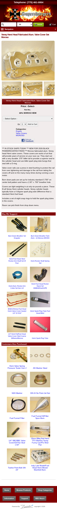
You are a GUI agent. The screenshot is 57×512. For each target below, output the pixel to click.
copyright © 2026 (28, 506)
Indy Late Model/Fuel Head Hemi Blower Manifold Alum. (40, 468)
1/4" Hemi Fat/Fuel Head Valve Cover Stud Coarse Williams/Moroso (17, 336)
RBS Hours (39, 498)
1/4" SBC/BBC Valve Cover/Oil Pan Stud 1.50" (17, 442)
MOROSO (20, 135)
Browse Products (24, 490)
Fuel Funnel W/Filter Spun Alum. (40, 417)
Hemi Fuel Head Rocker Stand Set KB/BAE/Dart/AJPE (40, 286)
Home (6, 490)
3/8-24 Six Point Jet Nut (40, 393)
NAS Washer (17, 393)
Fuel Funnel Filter (17, 418)
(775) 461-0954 (35, 2)
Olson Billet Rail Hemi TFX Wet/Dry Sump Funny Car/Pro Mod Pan (40, 441)
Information (9, 498)
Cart (54, 24)
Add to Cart (32, 124)
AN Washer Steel (40, 368)
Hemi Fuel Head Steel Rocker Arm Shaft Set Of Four (17, 261)
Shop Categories (45, 490)
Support (24, 498)
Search (39, 24)
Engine (19, 131)
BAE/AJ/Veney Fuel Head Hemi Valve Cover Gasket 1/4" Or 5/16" (17, 311)
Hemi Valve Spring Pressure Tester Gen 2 (17, 367)
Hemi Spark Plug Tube (40, 338)
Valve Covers (21, 133)
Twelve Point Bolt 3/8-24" (17, 469)
